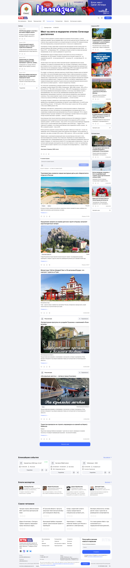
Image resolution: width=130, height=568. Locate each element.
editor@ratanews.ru (23, 561)
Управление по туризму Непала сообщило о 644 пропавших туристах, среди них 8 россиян (28, 62)
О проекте (69, 539)
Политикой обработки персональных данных (63, 563)
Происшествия (37, 21)
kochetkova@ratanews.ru (24, 557)
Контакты (69, 541)
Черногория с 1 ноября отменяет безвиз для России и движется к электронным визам (76, 524)
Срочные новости (46, 254)
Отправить (96, 552)
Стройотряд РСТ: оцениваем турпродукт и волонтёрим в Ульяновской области (101, 42)
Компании (69, 545)
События (66, 21)
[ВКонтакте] (30, 551)
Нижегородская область (47, 354)
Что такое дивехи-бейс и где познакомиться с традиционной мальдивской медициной (99, 524)
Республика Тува (45, 302)
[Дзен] (20, 551)
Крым (87, 254)
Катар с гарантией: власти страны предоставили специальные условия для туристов (75, 512)
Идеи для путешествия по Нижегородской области (100, 199)
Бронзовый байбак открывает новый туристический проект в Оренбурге (53, 523)
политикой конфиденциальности (94, 556)
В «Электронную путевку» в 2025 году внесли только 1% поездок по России (101, 116)
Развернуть (44, 212)
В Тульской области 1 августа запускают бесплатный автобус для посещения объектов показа (53, 512)
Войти (108, 18)
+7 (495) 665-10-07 (44, 557)
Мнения (30, 21)
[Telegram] (27, 551)
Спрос (43, 206)
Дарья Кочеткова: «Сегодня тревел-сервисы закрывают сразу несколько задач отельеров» (28, 524)
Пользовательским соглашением (47, 565)
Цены (49, 206)
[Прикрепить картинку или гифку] (42, 165)
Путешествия (59, 21)
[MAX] (24, 551)
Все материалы (22, 21)
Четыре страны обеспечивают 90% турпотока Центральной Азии (29, 511)
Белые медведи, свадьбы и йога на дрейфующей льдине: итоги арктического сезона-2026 (101, 175)
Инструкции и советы (75, 21)
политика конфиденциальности (26, 566)
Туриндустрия (50, 21)
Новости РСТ (95, 26)
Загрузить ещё (65, 444)
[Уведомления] (102, 18)
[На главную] (23, 18)
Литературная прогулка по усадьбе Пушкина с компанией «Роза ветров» (100, 149)
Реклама (69, 543)
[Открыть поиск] (98, 18)
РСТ (44, 21)
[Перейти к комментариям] (24, 38)
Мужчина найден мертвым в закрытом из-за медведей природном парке (28, 76)
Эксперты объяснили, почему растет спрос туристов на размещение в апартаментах (99, 511)
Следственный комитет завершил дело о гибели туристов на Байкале (26, 46)
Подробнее (29, 470)
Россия (87, 205)
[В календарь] (42, 470)
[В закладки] (22, 38)
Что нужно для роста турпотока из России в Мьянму (99, 91)
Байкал (43, 429)
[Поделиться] (48, 154)
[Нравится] (19, 38)
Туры (43, 407)
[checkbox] (83, 555)
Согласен (85, 563)
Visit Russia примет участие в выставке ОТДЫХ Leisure (28, 31)
